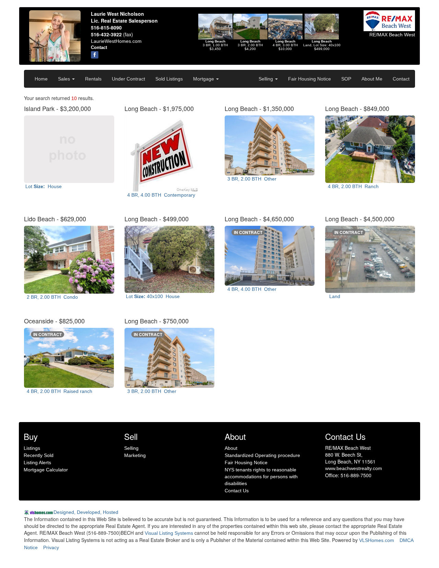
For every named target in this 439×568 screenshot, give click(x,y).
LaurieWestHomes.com (116, 41)
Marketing (135, 455)
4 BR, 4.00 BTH (159, 195)
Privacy (51, 547)
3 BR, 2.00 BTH (250, 179)
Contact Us (237, 490)
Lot (43, 186)
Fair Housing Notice (309, 79)
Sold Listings (169, 79)
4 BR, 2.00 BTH (352, 186)
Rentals (93, 79)
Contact (401, 79)
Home (41, 79)
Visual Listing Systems (169, 533)
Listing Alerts (37, 462)
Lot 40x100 (152, 296)
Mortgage (204, 79)
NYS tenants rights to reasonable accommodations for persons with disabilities (261, 476)
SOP (346, 79)
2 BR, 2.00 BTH (51, 297)
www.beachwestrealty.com (353, 468)
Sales (64, 79)
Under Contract (128, 79)
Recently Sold (39, 455)
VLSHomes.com (376, 540)
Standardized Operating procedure (262, 455)
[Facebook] (94, 55)
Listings (32, 448)
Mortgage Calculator (46, 469)
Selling (266, 79)
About (231, 448)
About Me (371, 79)
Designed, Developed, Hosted (86, 512)
